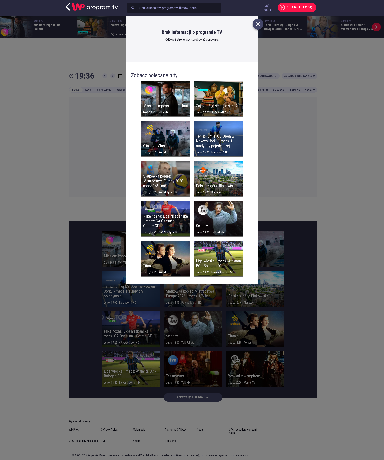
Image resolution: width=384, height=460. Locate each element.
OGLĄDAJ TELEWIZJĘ (299, 7)
